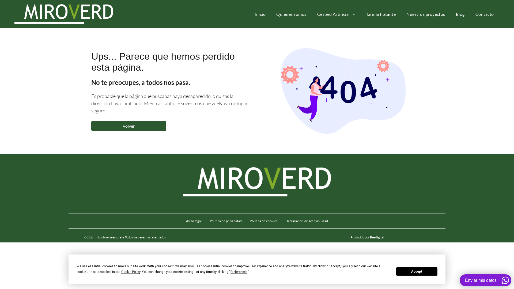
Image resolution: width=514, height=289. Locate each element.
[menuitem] (260, 14)
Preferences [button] (238, 272)
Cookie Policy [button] (130, 272)
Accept (416, 271)
